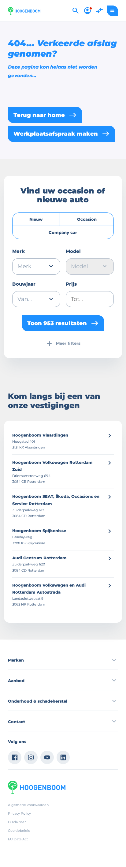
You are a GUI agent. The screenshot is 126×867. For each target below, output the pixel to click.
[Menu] (112, 11)
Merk (18, 251)
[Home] (24, 11)
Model (73, 251)
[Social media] (14, 757)
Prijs (71, 284)
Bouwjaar (23, 284)
